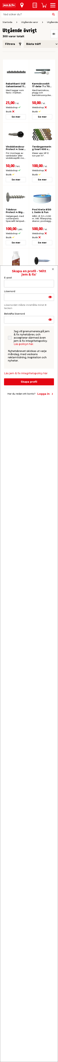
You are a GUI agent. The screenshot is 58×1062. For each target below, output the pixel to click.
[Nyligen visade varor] (54, 33)
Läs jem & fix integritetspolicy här (26, 373)
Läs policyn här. (24, 344)
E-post (8, 277)
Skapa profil (29, 381)
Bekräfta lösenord (14, 313)
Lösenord (9, 291)
